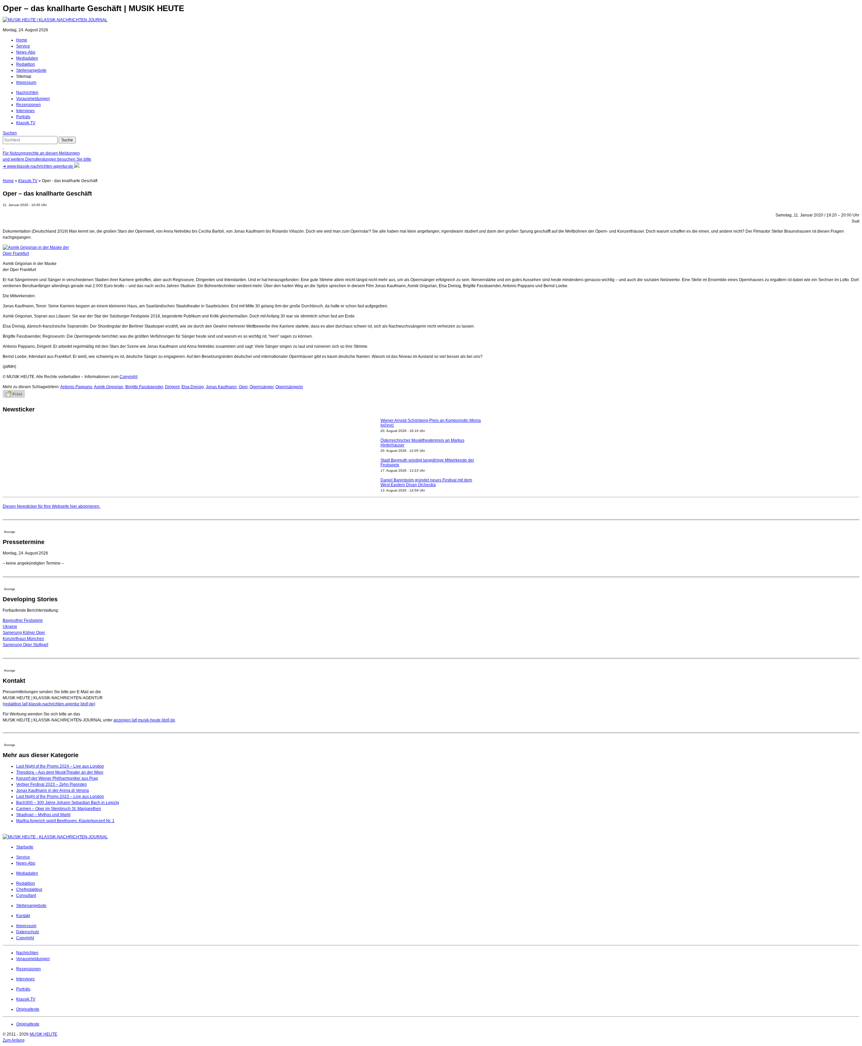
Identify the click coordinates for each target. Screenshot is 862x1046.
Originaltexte (27, 1009)
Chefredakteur (29, 889)
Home (21, 40)
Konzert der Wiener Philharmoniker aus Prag (57, 778)
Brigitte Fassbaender (144, 386)
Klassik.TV (25, 123)
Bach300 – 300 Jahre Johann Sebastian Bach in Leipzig (67, 802)
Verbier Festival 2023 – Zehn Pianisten (51, 784)
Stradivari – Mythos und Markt (43, 814)
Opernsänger (261, 386)
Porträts (23, 116)
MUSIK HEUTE (43, 1034)
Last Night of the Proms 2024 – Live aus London (60, 766)
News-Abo (25, 52)
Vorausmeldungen (33, 98)
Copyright (128, 376)
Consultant (26, 895)
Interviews (25, 110)
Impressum (26, 82)
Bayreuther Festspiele (23, 620)
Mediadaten (27, 58)
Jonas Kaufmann (221, 386)
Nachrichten (27, 92)
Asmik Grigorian (108, 386)
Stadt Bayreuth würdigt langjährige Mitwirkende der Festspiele (427, 462)
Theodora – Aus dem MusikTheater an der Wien (59, 772)
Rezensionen (28, 104)
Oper (243, 386)
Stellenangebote (31, 70)
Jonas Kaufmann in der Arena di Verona (52, 790)
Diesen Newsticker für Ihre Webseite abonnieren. (51, 506)
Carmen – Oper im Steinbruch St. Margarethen (58, 808)
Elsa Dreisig (192, 386)
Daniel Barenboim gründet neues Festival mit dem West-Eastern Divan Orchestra (426, 482)
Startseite (24, 847)
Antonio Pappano (76, 386)
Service (23, 46)
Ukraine (10, 626)
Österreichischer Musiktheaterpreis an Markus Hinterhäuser (422, 442)
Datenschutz (27, 932)
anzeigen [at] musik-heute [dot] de (144, 720)
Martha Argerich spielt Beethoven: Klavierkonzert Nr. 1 (65, 820)
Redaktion (25, 64)
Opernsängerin (289, 386)
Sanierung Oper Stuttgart (25, 644)
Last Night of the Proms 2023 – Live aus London (60, 796)
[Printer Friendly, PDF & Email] (14, 396)
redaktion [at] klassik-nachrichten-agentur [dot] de (49, 704)
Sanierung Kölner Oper (24, 632)
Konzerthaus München (23, 638)
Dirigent (172, 386)
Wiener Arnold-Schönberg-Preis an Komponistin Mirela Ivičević (430, 423)
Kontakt (23, 915)
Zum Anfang (14, 1040)
